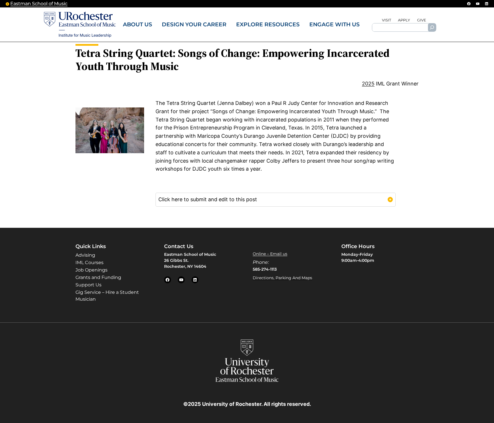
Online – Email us (270, 253)
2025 (368, 84)
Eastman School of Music (38, 3)
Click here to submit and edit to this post (207, 199)
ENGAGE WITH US (334, 24)
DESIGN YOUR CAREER (194, 24)
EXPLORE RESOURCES (268, 24)
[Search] (432, 27)
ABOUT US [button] (137, 24)
